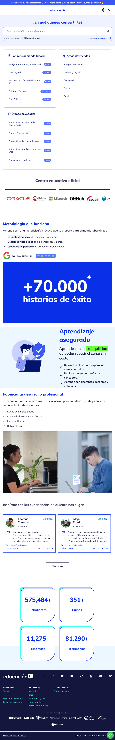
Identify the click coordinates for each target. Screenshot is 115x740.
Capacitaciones (62, 691)
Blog (30, 694)
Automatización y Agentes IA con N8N (25, 150)
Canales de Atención (13, 702)
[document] (29, 535)
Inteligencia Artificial (73, 64)
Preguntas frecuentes (13, 698)
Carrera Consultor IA (18, 133)
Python (67, 88)
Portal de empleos (38, 705)
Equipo (6, 691)
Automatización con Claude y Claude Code (23, 124)
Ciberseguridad (16, 72)
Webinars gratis (37, 698)
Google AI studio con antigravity (24, 141)
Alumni (32, 691)
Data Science (15, 99)
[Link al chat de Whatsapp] (110, 735)
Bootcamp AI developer (20, 160)
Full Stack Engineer (18, 91)
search (108, 31)
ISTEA (6, 695)
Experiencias (35, 702)
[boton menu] (4, 10)
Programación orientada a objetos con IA (17, 546)
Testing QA (69, 80)
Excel (66, 96)
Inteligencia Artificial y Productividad (26, 64)
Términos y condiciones (14, 736)
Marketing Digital (72, 72)
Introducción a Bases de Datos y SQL (24, 82)
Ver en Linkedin (45, 548)
